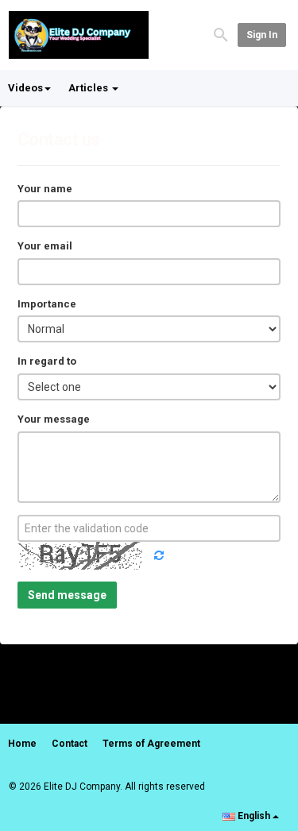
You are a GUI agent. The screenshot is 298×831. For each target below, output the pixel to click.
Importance (46, 304)
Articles (89, 88)
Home (22, 743)
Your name (44, 189)
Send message (67, 595)
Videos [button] (25, 88)
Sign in (261, 35)
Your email (44, 246)
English (254, 815)
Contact (69, 743)
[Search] (220, 34)
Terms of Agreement (151, 743)
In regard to (46, 361)
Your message (53, 419)
